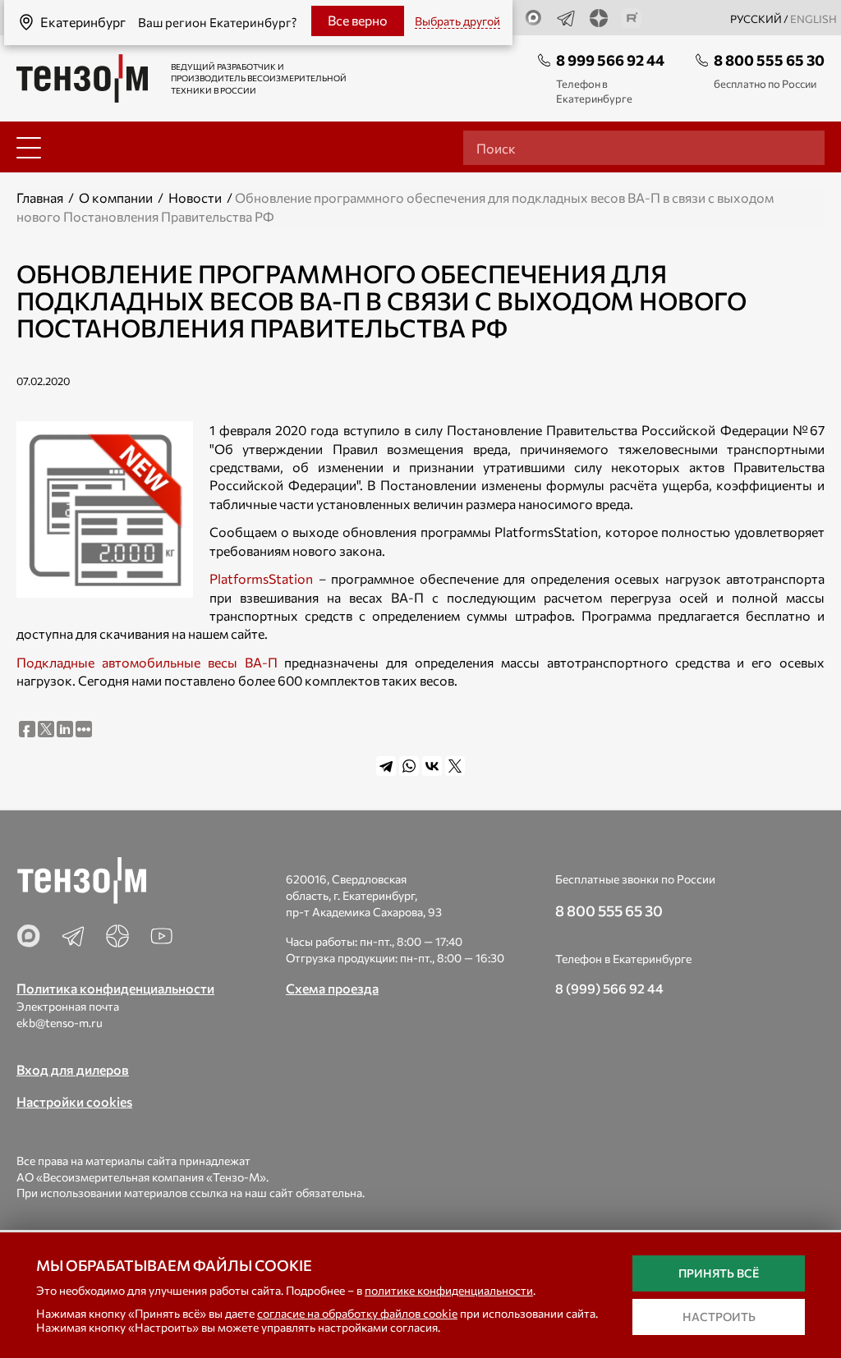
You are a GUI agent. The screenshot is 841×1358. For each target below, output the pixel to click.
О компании (116, 197)
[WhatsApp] (409, 766)
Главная (39, 197)
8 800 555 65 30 (769, 60)
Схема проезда (332, 988)
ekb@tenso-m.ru (59, 1023)
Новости (195, 197)
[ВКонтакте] (432, 766)
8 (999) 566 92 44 (609, 988)
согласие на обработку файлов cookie (357, 1313)
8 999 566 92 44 (610, 60)
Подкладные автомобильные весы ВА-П (147, 662)
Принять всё (718, 1273)
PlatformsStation (261, 578)
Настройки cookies (74, 1101)
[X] (455, 766)
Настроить (719, 1317)
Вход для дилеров (72, 1069)
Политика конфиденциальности (115, 988)
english (813, 18)
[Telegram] (386, 766)
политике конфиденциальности (449, 1290)
